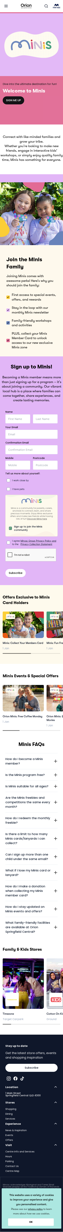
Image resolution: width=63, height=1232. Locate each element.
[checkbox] (8, 480)
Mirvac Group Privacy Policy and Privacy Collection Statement (38, 542)
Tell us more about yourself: (22, 473)
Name (9, 412)
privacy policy (35, 1209)
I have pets (18, 489)
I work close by (20, 480)
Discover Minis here (37, 518)
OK (31, 1222)
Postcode (39, 458)
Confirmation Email (17, 442)
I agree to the (34, 542)
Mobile (9, 458)
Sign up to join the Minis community (28, 528)
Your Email (11, 427)
